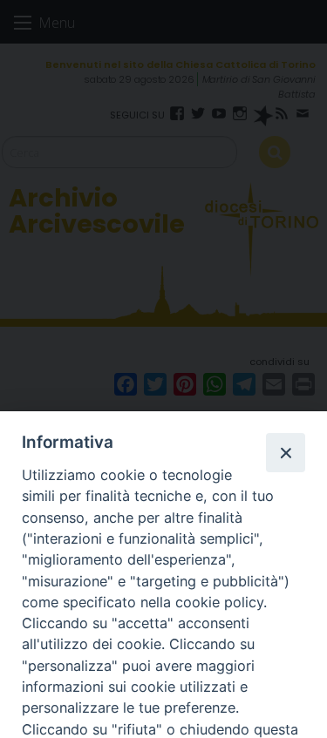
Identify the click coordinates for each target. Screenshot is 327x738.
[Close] (285, 452)
